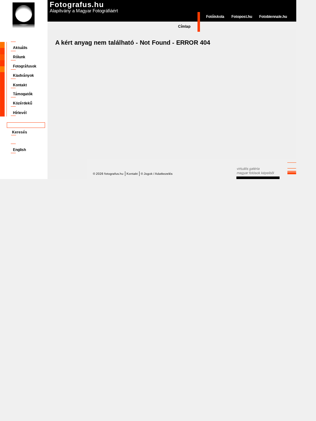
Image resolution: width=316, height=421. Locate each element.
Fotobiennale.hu (273, 16)
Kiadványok (23, 75)
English (19, 150)
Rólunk (19, 57)
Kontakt (20, 85)
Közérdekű (22, 103)
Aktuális (20, 48)
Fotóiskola (215, 16)
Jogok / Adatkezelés (158, 173)
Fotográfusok (24, 66)
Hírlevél (20, 113)
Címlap (184, 26)
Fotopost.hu (241, 16)
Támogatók (23, 94)
